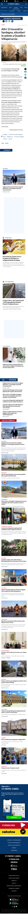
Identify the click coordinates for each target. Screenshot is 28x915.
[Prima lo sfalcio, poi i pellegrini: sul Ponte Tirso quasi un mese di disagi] (14, 669)
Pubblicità (14, 880)
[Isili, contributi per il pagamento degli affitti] (14, 727)
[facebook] (4, 1)
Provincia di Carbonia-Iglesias (16, 134)
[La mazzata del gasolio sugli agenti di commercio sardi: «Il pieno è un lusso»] (14, 516)
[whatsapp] (6, 1)
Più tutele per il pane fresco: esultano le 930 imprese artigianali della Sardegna (12, 258)
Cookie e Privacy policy (14, 875)
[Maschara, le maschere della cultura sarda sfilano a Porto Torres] (14, 609)
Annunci (14, 847)
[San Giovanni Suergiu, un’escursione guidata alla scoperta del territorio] (14, 462)
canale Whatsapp (23, 65)
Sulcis (4, 136)
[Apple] (14, 899)
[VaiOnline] (14, 866)
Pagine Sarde (14, 850)
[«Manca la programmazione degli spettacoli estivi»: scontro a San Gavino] (14, 698)
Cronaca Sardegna (12, 18)
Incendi (6, 143)
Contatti (14, 883)
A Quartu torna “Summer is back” (10, 768)
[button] (4, 21)
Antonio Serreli (6, 416)
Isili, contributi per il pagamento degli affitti (13, 739)
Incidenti (19, 10)
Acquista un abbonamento (14, 842)
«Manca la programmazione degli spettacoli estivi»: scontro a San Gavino (13, 711)
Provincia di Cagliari (19, 136)
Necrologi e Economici (14, 878)
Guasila (10, 138)
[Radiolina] (14, 832)
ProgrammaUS (4, 7)
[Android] (14, 903)
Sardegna (16, 7)
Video (10, 7)
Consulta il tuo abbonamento (14, 840)
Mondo (25, 7)
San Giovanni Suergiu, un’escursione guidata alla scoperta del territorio (12, 390)
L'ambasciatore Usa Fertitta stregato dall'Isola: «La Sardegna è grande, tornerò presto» (13, 188)
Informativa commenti (14, 888)
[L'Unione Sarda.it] (14, 4)
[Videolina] (14, 825)
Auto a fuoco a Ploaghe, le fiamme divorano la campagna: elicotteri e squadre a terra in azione (12, 396)
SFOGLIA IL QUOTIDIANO (7, 14)
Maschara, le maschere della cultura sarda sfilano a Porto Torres (13, 621)
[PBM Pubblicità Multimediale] (14, 869)
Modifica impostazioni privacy (14, 885)
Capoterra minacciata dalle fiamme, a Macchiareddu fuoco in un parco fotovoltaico (13, 406)
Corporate (14, 890)
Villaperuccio (10, 136)
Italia (21, 7)
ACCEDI (25, 1)
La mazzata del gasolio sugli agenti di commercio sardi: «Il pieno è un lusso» (13, 401)
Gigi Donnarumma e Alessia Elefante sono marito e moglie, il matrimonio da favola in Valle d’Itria (13, 366)
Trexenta (5, 138)
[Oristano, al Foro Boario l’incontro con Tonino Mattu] (14, 640)
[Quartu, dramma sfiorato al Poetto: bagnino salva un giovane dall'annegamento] (14, 577)
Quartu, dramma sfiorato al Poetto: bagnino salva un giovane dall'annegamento (12, 413)
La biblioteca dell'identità (14, 845)
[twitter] (2, 1)
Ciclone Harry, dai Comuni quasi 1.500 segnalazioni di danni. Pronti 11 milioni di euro (13, 302)
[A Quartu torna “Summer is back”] (14, 756)
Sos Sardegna (12, 10)
